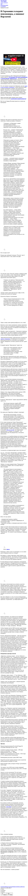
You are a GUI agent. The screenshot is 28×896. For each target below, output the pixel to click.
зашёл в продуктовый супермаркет (14, 86)
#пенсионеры (9, 886)
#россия (19, 886)
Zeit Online (8, 806)
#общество (15, 886)
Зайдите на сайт (10, 430)
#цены (23, 886)
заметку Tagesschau (5, 338)
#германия (3, 886)
